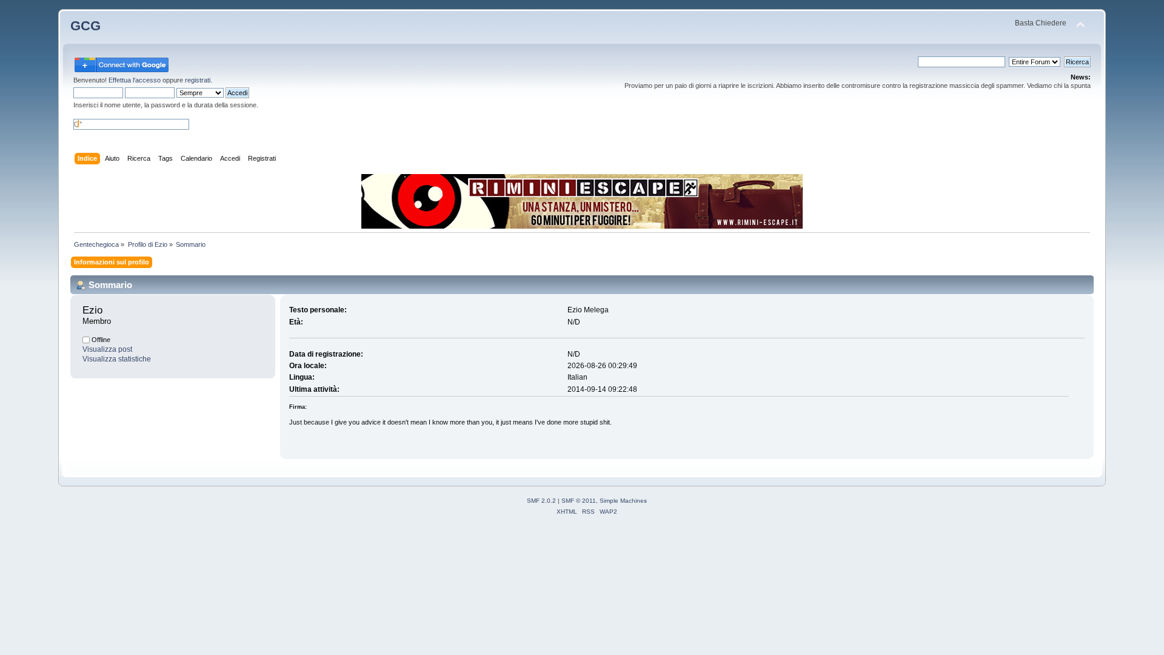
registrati (197, 80)
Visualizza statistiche (116, 359)
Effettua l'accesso (135, 80)
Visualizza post (107, 349)
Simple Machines (623, 500)
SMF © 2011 (578, 500)
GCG (85, 25)
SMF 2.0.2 (541, 500)
